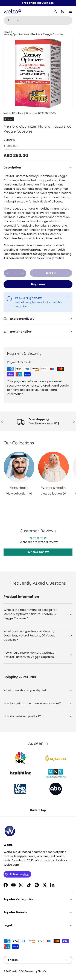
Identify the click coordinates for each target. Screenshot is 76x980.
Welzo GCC (18, 971)
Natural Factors (13, 113)
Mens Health (19, 487)
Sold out (51, 273)
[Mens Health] (19, 467)
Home (7, 32)
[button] (62, 11)
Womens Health (53, 487)
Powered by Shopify (35, 971)
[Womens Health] (53, 467)
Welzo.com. (11, 865)
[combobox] (38, 20)
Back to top (38, 810)
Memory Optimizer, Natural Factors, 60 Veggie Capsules (33, 34)
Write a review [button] (38, 552)
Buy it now (38, 284)
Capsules (9, 139)
